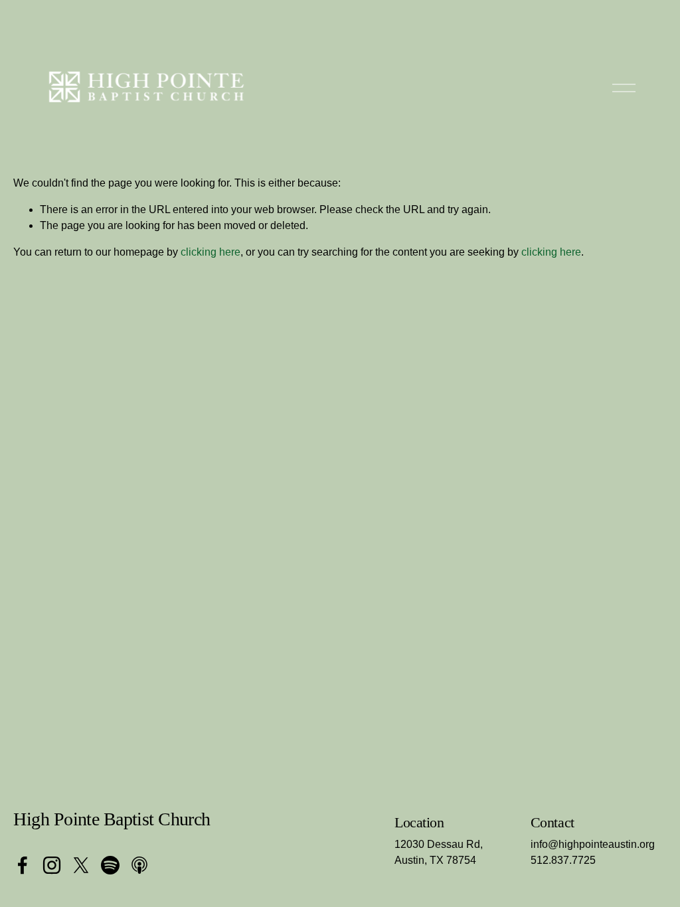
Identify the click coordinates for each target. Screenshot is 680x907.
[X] (81, 865)
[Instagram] (51, 865)
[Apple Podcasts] (139, 865)
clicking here (210, 252)
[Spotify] (110, 865)
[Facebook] (22, 865)
